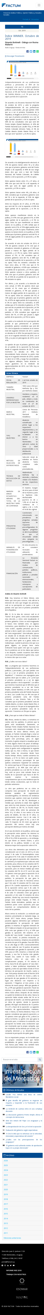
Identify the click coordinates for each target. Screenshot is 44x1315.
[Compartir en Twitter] (31, 51)
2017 (6, 1204)
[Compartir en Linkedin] (34, 51)
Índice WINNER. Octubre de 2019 (22, 37)
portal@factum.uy (8, 1262)
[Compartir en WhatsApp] (37, 51)
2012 (6, 1228)
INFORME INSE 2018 (13, 1270)
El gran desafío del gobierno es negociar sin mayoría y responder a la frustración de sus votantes (24, 1102)
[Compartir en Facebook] (27, 51)
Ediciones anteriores (12, 1238)
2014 (6, 1218)
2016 (6, 1209)
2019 (6, 1194)
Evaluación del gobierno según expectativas (22, 1130)
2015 (6, 1213)
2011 (6, 1233)
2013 (6, 1223)
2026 (6, 1160)
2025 (6, 1165)
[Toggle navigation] (39, 5)
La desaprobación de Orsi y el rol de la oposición (23, 1126)
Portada (26, 19)
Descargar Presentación (15, 56)
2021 (6, 1184)
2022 (6, 1180)
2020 (6, 1189)
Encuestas (35, 19)
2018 (6, 1199)
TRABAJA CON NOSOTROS (16, 1274)
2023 (6, 1175)
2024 (6, 1170)
